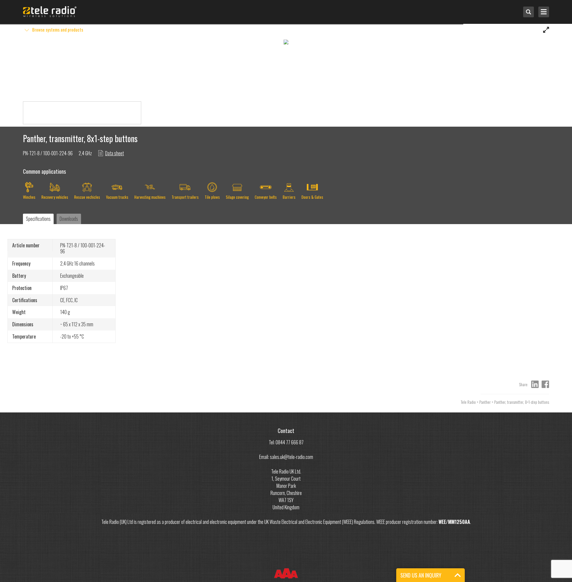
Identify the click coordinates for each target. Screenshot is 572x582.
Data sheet (114, 153)
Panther (485, 402)
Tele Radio (468, 402)
